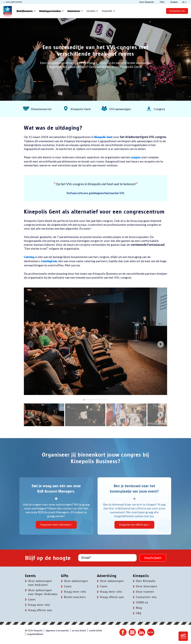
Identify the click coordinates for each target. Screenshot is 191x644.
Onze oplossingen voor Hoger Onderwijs (43, 592)
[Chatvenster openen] (183, 636)
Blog (139, 608)
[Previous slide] (30, 344)
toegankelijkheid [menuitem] (35, 634)
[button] (44, 414)
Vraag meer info (39, 605)
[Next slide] (160, 344)
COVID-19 (142, 602)
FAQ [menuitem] (162, 2)
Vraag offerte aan (40, 610)
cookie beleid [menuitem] (95, 630)
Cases (32, 599)
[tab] (84, 400)
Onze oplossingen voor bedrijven (40, 583)
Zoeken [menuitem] (174, 2)
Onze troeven (145, 591)
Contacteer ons (177, 11)
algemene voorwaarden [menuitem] (57, 630)
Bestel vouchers (75, 597)
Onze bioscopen (146, 586)
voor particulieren (13, 2)
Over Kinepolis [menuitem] (146, 2)
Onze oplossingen (76, 581)
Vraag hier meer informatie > (56, 524)
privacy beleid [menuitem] (79, 630)
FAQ (138, 613)
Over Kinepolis (145, 581)
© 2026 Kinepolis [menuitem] (34, 630)
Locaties (93, 11)
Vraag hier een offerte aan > (134, 524)
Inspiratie (109, 11)
